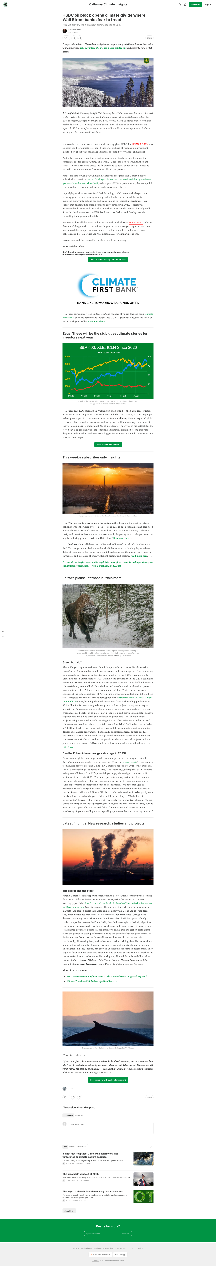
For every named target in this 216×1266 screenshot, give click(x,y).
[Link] (59, 335)
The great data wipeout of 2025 (80, 1174)
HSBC (140, 144)
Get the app (120, 1254)
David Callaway (74, 30)
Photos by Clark (120, 655)
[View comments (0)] (73, 37)
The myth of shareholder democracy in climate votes (92, 1191)
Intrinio (110, 1248)
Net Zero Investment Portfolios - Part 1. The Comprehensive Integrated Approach (107, 976)
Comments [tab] (68, 1115)
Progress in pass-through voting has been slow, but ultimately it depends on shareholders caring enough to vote (95, 1196)
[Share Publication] (185, 4)
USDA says (68, 747)
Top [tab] (65, 1147)
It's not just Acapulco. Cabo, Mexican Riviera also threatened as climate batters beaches (90, 1155)
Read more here (96, 321)
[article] (108, 1160)
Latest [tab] (71, 1147)
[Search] (179, 4)
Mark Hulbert (81, 1201)
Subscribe (195, 4)
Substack (95, 1261)
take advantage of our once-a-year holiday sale (103, 48)
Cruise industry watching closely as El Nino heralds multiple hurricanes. (93, 1160)
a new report (129, 762)
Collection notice (136, 1248)
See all (67, 1211)
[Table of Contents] (2, 633)
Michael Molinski (83, 1163)
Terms (124, 1248)
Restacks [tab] (79, 1115)
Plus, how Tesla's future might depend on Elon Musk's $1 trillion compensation (96, 1177)
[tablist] (73, 1115)
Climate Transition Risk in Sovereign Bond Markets (92, 981)
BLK (136, 222)
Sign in (208, 4)
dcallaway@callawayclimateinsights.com (82, 254)
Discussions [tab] (81, 1147)
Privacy (118, 1248)
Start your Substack (101, 1254)
